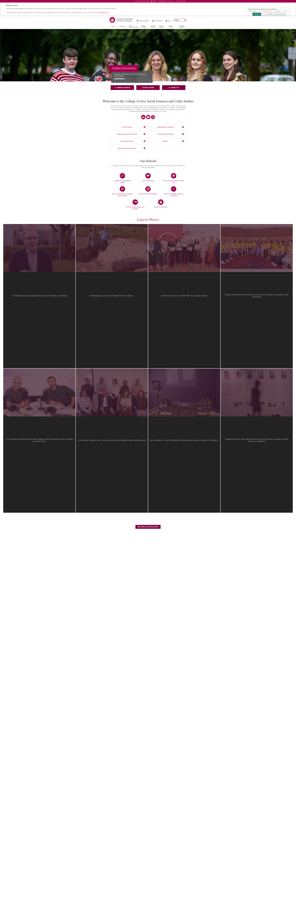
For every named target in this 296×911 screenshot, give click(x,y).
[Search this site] (185, 20)
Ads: (285, 11)
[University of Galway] (121, 20)
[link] (148, 55)
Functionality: (252, 11)
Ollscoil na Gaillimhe (143, 1)
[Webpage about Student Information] (148, 55)
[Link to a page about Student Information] (148, 65)
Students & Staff (180, 1)
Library (154, 1)
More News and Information (148, 527)
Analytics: (277, 11)
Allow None (268, 14)
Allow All (257, 14)
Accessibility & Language (166, 1)
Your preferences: (265, 11)
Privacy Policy (104, 12)
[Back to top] (292, 907)
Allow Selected (280, 14)
